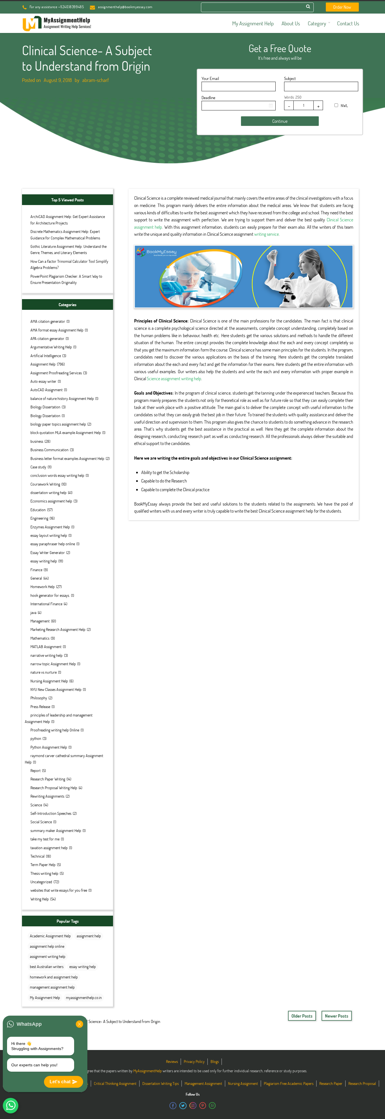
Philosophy (38, 697)
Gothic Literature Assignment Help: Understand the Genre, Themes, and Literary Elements (68, 249)
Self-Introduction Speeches (50, 813)
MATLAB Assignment (45, 646)
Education (38, 509)
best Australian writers (46, 966)
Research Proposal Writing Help (53, 787)
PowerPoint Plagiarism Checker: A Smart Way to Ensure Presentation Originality (66, 279)
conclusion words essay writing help (57, 475)
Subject (290, 78)
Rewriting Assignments (47, 796)
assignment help (89, 935)
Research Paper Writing (47, 779)
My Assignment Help (45, 997)
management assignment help (52, 987)
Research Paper (330, 1083)
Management (40, 621)
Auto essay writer (43, 381)
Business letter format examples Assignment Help (67, 458)
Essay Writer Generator (47, 552)
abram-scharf (95, 80)
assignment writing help (47, 956)
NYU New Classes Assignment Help (55, 689)
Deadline (208, 97)
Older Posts (302, 1016)
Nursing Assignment (243, 1083)
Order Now (342, 7)
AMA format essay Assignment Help (56, 330)
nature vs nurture (43, 672)
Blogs (215, 1061)
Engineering (39, 518)
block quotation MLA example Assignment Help (65, 432)
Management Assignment (203, 1083)
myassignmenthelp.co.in (84, 997)
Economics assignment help (51, 501)
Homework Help (42, 586)
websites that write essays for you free (58, 890)
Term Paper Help (43, 864)
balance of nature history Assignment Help (62, 398)
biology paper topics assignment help (58, 424)
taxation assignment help (49, 847)
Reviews (172, 1061)
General (36, 578)
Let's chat (60, 1081)
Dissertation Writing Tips (160, 1083)
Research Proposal (362, 1083)
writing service (266, 234)
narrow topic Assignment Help (53, 663)
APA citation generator (47, 338)
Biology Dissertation (45, 407)
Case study (38, 467)
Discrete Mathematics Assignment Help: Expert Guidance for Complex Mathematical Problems (65, 234)
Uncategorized (41, 881)
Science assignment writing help (174, 378)
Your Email (210, 78)
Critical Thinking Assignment (115, 1083)
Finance (36, 569)
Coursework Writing (45, 484)
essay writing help (43, 561)
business (36, 441)
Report (35, 770)
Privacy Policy (194, 1061)
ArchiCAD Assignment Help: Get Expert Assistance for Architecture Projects (67, 219)
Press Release (40, 706)
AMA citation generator (47, 321)
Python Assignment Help (48, 747)
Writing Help (39, 899)
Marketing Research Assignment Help (57, 629)
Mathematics (39, 638)
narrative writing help (46, 655)
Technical (37, 856)
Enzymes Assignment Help (50, 527)
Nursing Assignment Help (49, 681)
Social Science (41, 821)
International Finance (46, 603)
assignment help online (47, 946)
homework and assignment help (54, 977)
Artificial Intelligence (45, 355)
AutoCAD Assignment (46, 389)
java (33, 612)
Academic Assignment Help (50, 935)
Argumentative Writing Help (51, 347)
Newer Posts (336, 1016)
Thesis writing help (44, 873)
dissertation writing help (48, 492)
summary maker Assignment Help (55, 830)
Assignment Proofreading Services (56, 372)
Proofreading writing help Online (54, 730)
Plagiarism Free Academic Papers (288, 1083)
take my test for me (44, 839)
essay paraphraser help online (52, 543)
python (35, 738)
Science (36, 804)
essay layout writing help (48, 535)
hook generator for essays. (50, 595)
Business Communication (49, 449)
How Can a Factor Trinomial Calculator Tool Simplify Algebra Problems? (69, 264)
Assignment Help (43, 364)
